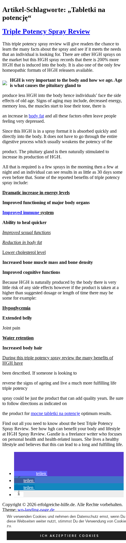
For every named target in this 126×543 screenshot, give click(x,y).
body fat (36, 115)
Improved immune (20, 212)
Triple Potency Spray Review (46, 31)
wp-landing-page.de (36, 509)
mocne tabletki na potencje (55, 413)
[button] (30, 473)
